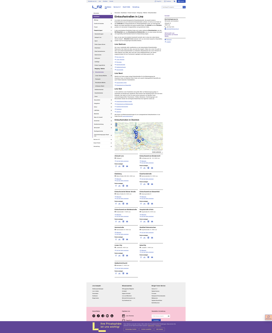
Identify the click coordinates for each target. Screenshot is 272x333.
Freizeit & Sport (98, 30)
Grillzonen (97, 58)
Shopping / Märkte (100, 68)
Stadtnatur (97, 47)
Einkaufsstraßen (104, 72)
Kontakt (111, 1)
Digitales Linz (126, 311)
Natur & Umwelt (98, 117)
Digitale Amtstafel (126, 293)
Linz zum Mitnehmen (127, 295)
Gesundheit (97, 100)
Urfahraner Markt (99, 86)
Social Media (96, 311)
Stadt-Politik (126, 7)
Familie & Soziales (99, 23)
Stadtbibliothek (99, 93)
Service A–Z (154, 288)
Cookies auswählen (146, 329)
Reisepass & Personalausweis (158, 295)
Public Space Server (100, 44)
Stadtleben (108, 7)
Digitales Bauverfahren (157, 300)
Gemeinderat (95, 293)
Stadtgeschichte (98, 131)
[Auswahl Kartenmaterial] (116, 130)
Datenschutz (151, 325)
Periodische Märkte (100, 82)
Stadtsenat (95, 295)
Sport (96, 40)
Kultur (95, 106)
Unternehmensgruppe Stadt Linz (101, 135)
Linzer (120, 59)
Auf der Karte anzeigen (122, 161)
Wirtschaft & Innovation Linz (128, 298)
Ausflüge (97, 61)
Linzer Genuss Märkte (101, 75)
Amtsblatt (124, 291)
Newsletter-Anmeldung (158, 311)
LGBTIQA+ (96, 110)
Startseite (96, 13)
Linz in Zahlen (95, 291)
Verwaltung (135, 7)
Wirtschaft (97, 127)
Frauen (96, 27)
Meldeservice (155, 298)
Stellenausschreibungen (97, 288)
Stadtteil (122, 106)
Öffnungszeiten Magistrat (128, 288)
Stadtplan (105, 1)
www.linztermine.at (127, 116)
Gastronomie (98, 54)
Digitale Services (155, 291)
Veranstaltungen (99, 34)
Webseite (143, 161)
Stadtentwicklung (98, 124)
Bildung (96, 20)
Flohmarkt (97, 79)
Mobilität (96, 113)
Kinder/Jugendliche (100, 65)
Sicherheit (96, 120)
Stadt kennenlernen (100, 51)
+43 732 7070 (170, 27)
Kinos (96, 96)
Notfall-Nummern (156, 302)
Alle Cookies (159, 329)
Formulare (154, 293)
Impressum (158, 325)
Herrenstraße (119, 69)
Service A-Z (117, 7)
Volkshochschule (99, 89)
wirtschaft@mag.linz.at (172, 28)
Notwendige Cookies (130, 329)
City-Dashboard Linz (126, 300)
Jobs (100, 1)
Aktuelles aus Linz (92, 1)
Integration (97, 103)
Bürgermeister (95, 298)
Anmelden (156, 320)
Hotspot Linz (98, 37)
